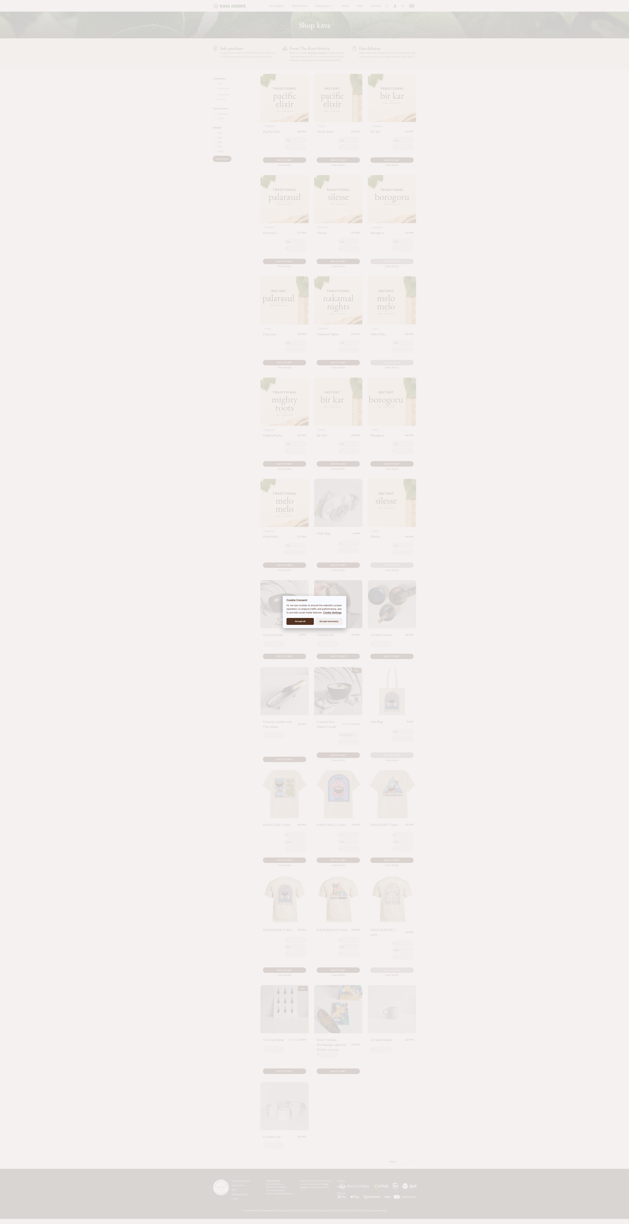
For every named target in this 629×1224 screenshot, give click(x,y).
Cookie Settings (332, 612)
